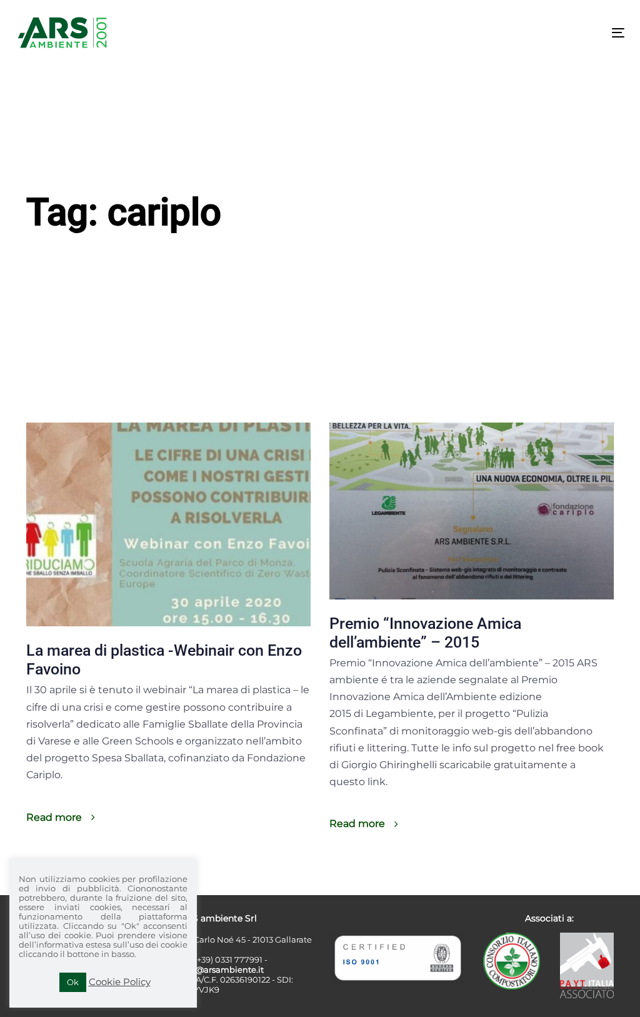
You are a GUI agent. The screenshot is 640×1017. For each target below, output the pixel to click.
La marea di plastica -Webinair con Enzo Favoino (164, 659)
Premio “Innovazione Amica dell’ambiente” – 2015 (425, 632)
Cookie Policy (120, 982)
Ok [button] (73, 982)
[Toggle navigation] (522, 33)
